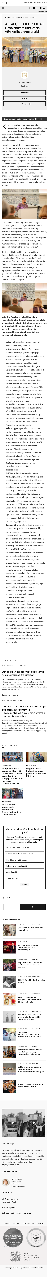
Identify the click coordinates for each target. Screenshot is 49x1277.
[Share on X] (22, 104)
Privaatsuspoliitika (9, 1207)
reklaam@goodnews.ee (21, 1213)
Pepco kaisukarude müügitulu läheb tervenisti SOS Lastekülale (30, 999)
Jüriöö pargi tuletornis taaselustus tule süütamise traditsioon (23, 673)
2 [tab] (7, 1246)
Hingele (9, 700)
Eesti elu (13, 17)
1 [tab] (4, 1246)
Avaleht (7, 1223)
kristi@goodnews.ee (18, 1186)
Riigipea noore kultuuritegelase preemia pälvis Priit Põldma (36, 772)
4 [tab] (11, 1246)
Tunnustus (20, 17)
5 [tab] (13, 1246)
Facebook (24, 3)
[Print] (30, 104)
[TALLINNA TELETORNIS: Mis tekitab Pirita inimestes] (12, 1123)
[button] (1, 5)
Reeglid (16, 1223)
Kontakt (41, 1223)
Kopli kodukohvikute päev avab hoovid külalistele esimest (30, 964)
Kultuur (34, 1046)
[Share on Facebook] (19, 104)
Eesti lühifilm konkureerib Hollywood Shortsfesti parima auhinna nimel (11, 809)
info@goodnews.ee (10, 1199)
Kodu (7, 17)
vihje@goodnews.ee (10, 1164)
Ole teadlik (36, 1029)
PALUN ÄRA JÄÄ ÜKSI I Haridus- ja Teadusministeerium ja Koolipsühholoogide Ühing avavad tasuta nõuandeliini (24, 711)
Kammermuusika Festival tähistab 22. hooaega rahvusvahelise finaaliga (30, 1052)
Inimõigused (36, 976)
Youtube (41, 3)
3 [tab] (9, 1246)
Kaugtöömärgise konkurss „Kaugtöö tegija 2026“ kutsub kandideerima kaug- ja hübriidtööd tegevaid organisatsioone (12, 776)
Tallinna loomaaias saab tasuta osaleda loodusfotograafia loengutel (31, 1069)
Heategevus (36, 924)
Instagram (33, 3)
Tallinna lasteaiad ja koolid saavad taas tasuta (30, 1085)
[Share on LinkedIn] (26, 104)
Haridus (34, 1081)
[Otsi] (33, 907)
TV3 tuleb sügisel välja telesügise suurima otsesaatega (28, 947)
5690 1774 (15, 1183)
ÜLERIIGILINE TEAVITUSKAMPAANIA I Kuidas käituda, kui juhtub (29, 1034)
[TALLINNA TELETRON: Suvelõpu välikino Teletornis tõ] (34, 1123)
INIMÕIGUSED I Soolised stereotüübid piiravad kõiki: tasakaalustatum (30, 1017)
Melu (33, 942)
